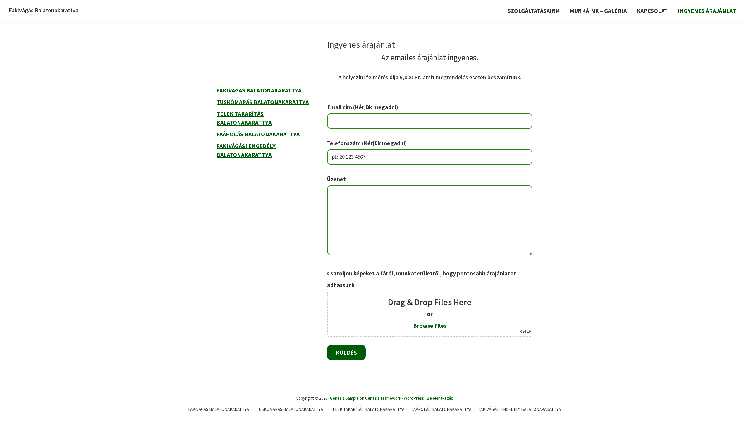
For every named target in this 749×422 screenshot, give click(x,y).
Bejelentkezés (440, 398)
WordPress (414, 398)
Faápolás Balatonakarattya (258, 134)
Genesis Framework (383, 398)
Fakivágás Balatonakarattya (43, 10)
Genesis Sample (344, 398)
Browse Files (429, 325)
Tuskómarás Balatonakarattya (263, 102)
